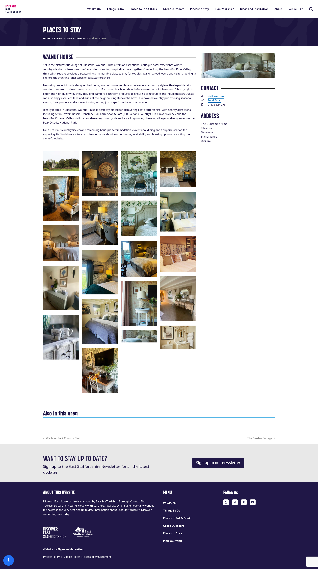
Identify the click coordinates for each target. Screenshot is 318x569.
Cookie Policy (72, 557)
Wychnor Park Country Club (61, 438)
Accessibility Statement (97, 557)
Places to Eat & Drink (177, 518)
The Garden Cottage (259, 438)
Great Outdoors (173, 526)
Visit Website (216, 96)
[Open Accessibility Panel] (8, 560)
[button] (311, 9)
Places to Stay (172, 533)
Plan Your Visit (172, 541)
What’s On (170, 503)
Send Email (214, 100)
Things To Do (171, 511)
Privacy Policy (51, 557)
